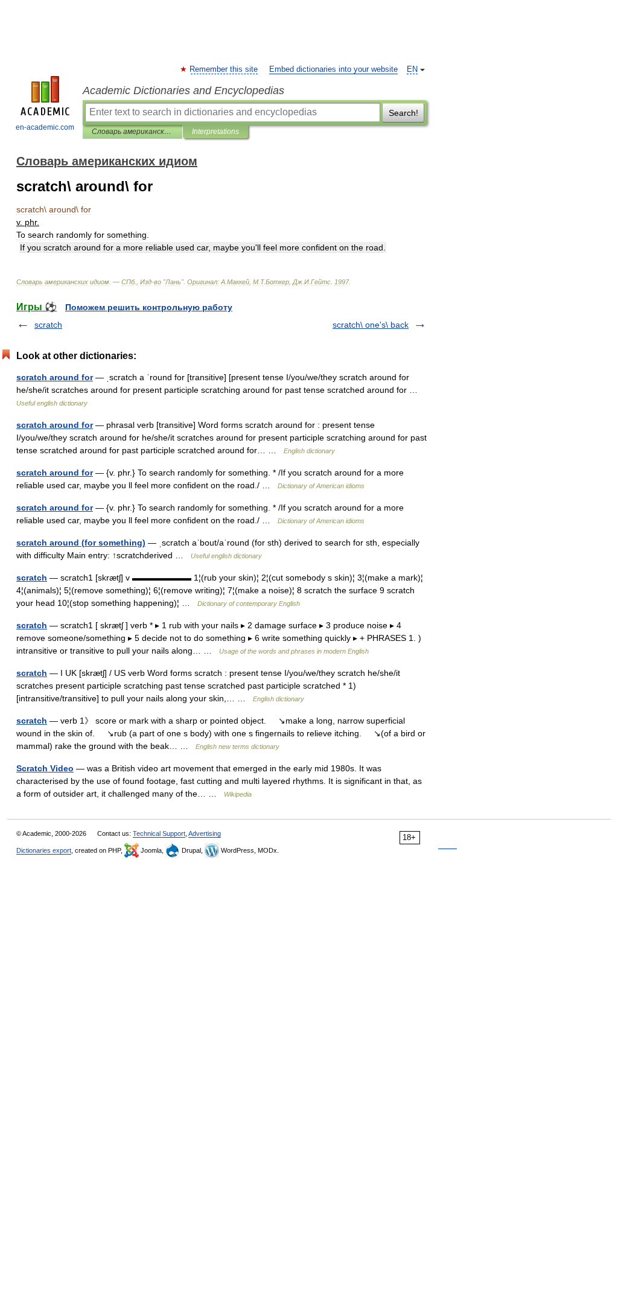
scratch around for (54, 377)
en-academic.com (45, 127)
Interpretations (215, 131)
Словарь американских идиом (132, 131)
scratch (48, 325)
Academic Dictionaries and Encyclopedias (183, 90)
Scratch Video (45, 768)
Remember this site (224, 69)
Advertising (204, 833)
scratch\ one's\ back (371, 325)
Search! (403, 113)
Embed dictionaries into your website (333, 69)
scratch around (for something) (80, 542)
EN (412, 69)
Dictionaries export (43, 850)
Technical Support (159, 833)
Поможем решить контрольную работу (148, 307)
